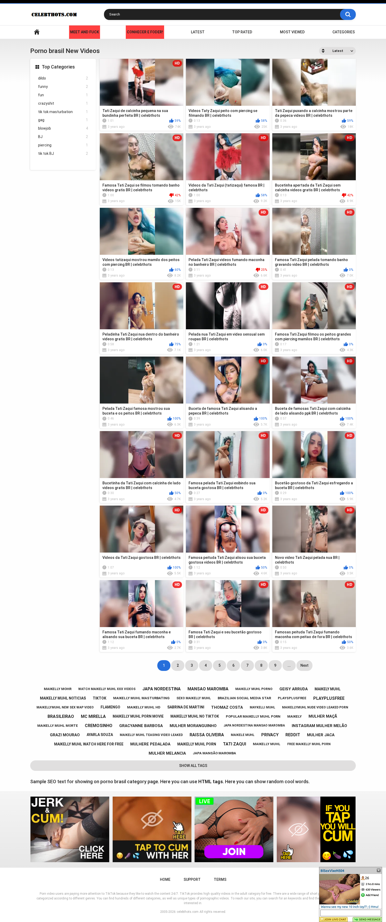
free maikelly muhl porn (309, 744)
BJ (63, 137)
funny (63, 86)
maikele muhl (242, 735)
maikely (294, 716)
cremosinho (98, 725)
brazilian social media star (244, 698)
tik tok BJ (63, 153)
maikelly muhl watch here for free (88, 744)
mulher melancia (167, 753)
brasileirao (61, 716)
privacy (270, 734)
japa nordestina (161, 688)
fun (63, 95)
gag (63, 120)
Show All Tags (193, 766)
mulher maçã (323, 716)
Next (304, 665)
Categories (343, 32)
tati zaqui (234, 743)
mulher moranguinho (193, 725)
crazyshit (63, 103)
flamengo (110, 707)
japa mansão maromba (214, 753)
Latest (198, 32)
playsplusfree (292, 698)
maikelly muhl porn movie (138, 716)
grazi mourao (65, 735)
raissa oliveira (207, 734)
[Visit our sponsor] (69, 829)
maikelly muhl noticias (63, 698)
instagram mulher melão (319, 725)
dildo (63, 78)
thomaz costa (227, 707)
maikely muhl (328, 689)
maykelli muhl (262, 707)
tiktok (99, 698)
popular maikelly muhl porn (253, 716)
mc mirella (93, 716)
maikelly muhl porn (196, 744)
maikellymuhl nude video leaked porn (315, 707)
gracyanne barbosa (141, 725)
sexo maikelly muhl (193, 698)
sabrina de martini (185, 707)
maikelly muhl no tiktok (194, 716)
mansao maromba (207, 688)
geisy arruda (293, 689)
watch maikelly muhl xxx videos (106, 689)
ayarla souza (100, 735)
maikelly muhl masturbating (141, 698)
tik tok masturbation (63, 112)
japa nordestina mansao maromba (254, 725)
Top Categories (58, 67)
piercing (63, 145)
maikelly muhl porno (254, 689)
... (289, 665)
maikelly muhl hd (143, 707)
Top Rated (242, 32)
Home (36, 32)
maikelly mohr (57, 689)
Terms (220, 879)
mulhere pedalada (150, 744)
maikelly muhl (266, 744)
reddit (292, 734)
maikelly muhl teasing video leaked (151, 735)
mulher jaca (321, 735)
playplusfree (329, 698)
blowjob (63, 128)
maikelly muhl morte (57, 726)
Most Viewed (292, 32)
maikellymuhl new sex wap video (65, 707)
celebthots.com (188, 912)
